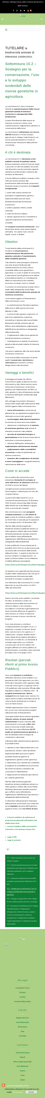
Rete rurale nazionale (23, 1062)
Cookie (23, 997)
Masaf (22, 1057)
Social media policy (22, 1001)
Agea (22, 1080)
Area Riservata (22, 1022)
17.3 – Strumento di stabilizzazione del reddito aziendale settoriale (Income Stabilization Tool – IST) (22, 881)
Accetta (31, 1092)
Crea (22, 1075)
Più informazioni (17, 1092)
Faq (22, 1031)
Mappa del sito (22, 1018)
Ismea (22, 1071)
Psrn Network (22, 1066)
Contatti (22, 1036)
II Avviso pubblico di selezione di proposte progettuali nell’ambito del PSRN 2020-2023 (21, 820)
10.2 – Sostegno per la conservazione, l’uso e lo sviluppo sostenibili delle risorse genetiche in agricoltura (22, 891)
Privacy (23, 992)
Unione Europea (22, 1053)
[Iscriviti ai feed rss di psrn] (32, 10)
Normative (22, 1027)
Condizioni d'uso (22, 988)
